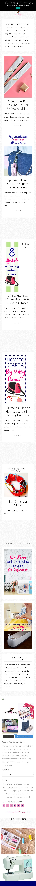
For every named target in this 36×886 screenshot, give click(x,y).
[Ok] (34, 5)
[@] (6, 700)
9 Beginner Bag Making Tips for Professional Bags (18, 104)
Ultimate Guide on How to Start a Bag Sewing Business (18, 411)
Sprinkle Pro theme (19, 883)
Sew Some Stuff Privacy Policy (18, 812)
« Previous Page (8, 543)
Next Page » (29, 543)
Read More (18, 125)
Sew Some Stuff (18, 13)
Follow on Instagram (25, 736)
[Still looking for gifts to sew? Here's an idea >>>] (10, 727)
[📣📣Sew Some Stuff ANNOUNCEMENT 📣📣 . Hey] (10, 711)
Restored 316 (30, 883)
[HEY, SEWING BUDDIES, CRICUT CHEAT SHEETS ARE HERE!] (26, 711)
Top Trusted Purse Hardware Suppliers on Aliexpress (18, 183)
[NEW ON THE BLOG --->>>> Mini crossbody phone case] (26, 727)
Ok (18, 8)
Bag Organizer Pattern (18, 503)
